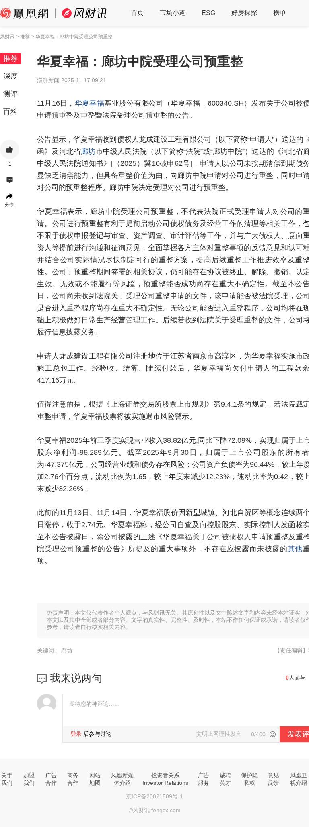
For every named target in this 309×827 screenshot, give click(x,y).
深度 (10, 76)
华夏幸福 (89, 103)
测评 (10, 94)
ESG (208, 13)
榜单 (279, 12)
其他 (295, 549)
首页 (137, 12)
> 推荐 (23, 36)
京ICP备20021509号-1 (154, 796)
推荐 (10, 59)
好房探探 (244, 12)
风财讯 (7, 36)
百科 (10, 112)
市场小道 (172, 12)
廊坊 (88, 151)
